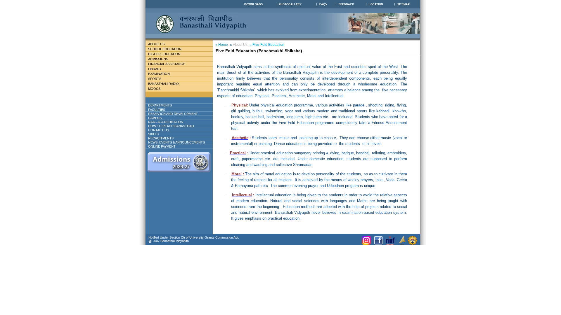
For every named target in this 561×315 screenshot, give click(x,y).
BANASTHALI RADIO (163, 83)
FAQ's (323, 4)
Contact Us (158, 130)
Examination (159, 74)
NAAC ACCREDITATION (165, 122)
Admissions (158, 59)
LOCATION (376, 4)
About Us (156, 44)
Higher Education (164, 54)
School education (164, 49)
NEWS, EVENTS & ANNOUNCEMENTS (176, 142)
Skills (153, 134)
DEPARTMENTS (160, 105)
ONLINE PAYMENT (162, 146)
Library (155, 69)
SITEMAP (403, 4)
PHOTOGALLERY (290, 4)
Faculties (156, 109)
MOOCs (154, 88)
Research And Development (173, 114)
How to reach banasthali (171, 126)
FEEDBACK (346, 4)
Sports (154, 78)
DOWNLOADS (253, 4)
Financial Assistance (166, 64)
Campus (155, 118)
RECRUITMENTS (161, 138)
